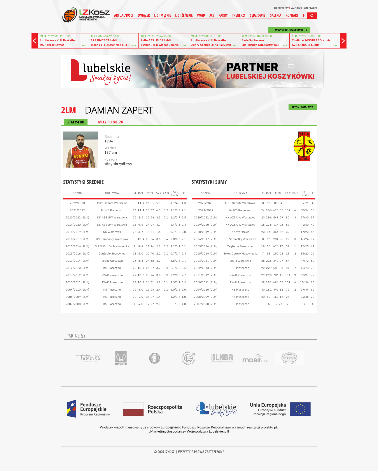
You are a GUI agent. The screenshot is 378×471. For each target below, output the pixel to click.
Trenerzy (239, 15)
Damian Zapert (119, 110)
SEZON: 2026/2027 (302, 107)
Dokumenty (281, 8)
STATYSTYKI (76, 122)
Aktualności (123, 15)
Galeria (275, 15)
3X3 (211, 15)
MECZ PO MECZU (110, 122)
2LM (68, 110)
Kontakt (292, 15)
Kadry (223, 15)
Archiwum (310, 8)
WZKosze (296, 8)
